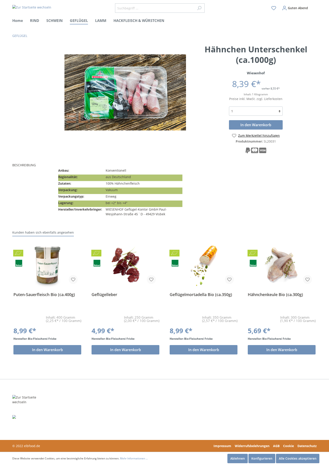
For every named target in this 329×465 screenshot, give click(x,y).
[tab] (33, 166)
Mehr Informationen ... (134, 458)
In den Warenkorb (255, 124)
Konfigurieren (261, 458)
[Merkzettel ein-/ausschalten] (73, 279)
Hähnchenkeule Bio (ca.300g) (275, 294)
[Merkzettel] (273, 8)
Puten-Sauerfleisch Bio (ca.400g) (44, 294)
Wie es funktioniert (94, 414)
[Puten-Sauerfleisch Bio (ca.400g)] (47, 265)
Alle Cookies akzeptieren (297, 458)
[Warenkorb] (314, 6)
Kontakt (148, 407)
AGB (276, 446)
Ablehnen (237, 458)
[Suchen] (199, 8)
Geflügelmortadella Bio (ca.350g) (201, 294)
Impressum (222, 446)
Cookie (288, 446)
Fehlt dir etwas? (91, 407)
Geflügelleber (104, 294)
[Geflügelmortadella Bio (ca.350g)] (203, 265)
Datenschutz (307, 446)
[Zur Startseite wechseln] (31, 7)
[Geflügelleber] (125, 265)
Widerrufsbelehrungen (252, 446)
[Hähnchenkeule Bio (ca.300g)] (282, 265)
